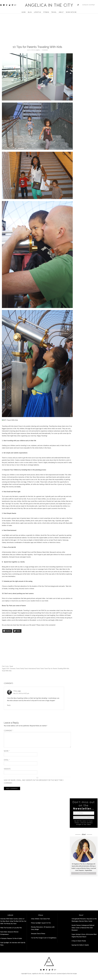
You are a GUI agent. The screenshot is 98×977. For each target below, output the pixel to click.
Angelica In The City (49, 5)
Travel (11, 666)
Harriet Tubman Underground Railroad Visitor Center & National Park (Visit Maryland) (83, 928)
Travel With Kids (6, 671)
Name (7, 751)
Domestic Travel (15, 668)
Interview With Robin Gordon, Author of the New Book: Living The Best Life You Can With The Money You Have (13, 921)
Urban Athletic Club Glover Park (40, 919)
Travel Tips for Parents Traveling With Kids (56, 668)
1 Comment (45, 50)
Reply (9, 705)
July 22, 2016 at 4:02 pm (21, 693)
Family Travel (24, 668)
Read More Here (84, 873)
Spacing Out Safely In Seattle (80, 945)
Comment (8, 730)
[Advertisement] (37, 29)
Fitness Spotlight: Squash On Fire (41, 923)
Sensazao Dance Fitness (38, 933)
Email (7, 760)
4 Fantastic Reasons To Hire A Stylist (11, 938)
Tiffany (15, 691)
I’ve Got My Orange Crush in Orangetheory (43, 938)
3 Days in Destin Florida (79, 941)
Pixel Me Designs (72, 973)
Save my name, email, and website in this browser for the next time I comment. (34, 781)
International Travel (34, 668)
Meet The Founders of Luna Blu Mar (11, 927)
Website (7, 769)
